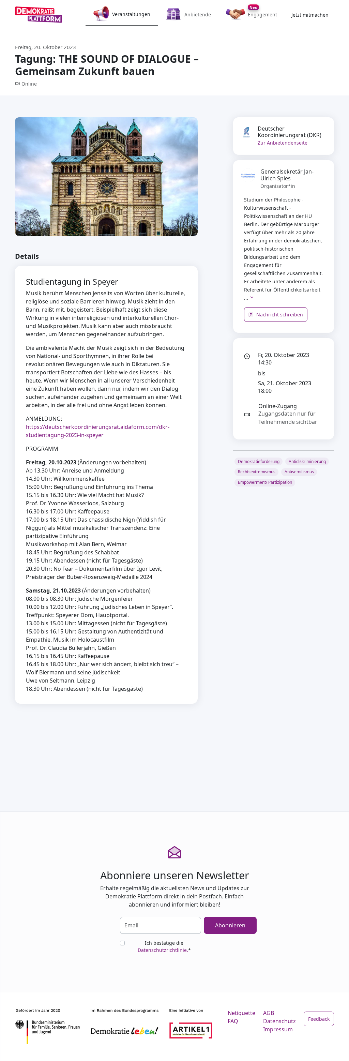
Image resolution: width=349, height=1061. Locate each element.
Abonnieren (230, 925)
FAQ (233, 1021)
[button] (251, 298)
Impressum (278, 1029)
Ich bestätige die (164, 946)
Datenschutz (279, 1021)
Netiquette (241, 1013)
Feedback (319, 1019)
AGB (268, 1013)
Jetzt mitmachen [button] (310, 15)
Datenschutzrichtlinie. (163, 950)
